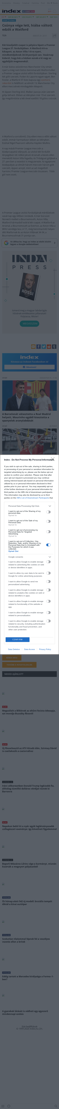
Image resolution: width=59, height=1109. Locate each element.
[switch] (48, 512)
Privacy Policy (45, 649)
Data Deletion (14, 649)
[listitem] (29, 506)
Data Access (29, 649)
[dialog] (29, 554)
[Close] (53, 460)
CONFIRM (17, 640)
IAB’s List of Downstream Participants (33, 498)
